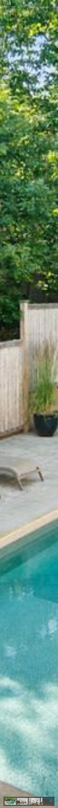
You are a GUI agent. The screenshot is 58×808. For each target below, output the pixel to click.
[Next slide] (50, 801)
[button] (10, 801)
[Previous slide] (46, 801)
